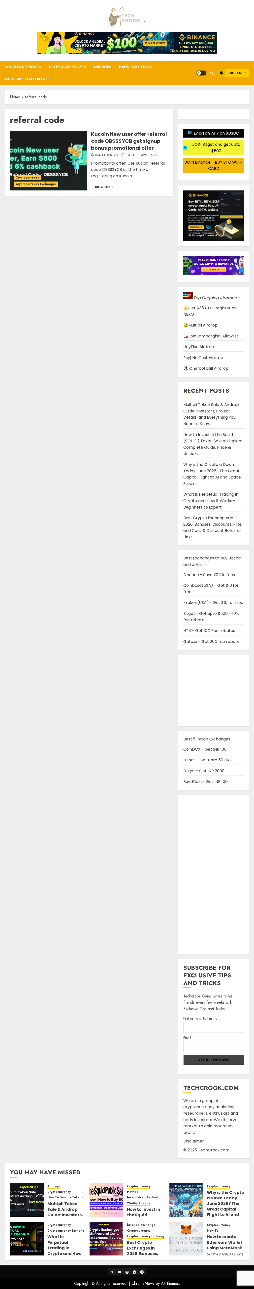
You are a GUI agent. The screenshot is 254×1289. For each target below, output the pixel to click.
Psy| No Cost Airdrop (203, 358)
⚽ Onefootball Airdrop (205, 368)
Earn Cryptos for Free (27, 78)
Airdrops (102, 66)
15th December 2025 (227, 1255)
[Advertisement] (213, 874)
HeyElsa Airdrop (198, 347)
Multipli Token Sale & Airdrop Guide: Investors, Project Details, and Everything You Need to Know (211, 414)
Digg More (104, 187)
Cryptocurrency (65, 66)
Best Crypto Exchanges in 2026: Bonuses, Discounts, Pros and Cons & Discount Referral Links (212, 527)
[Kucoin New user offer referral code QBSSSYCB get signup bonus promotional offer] (48, 160)
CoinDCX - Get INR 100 (204, 749)
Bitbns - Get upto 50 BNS (207, 760)
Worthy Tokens (71, 1197)
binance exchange (141, 1225)
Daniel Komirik (106, 155)
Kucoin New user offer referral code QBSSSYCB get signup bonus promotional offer (129, 141)
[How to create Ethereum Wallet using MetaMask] (186, 1238)
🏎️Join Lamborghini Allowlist (210, 336)
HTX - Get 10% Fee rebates (209, 630)
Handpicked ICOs (135, 66)
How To (53, 1197)
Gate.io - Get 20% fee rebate (211, 641)
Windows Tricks (21, 66)
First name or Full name (200, 1018)
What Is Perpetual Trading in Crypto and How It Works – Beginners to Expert (210, 500)
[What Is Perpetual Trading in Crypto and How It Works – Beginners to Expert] (27, 1238)
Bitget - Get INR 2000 (203, 771)
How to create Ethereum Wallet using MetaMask (224, 1242)
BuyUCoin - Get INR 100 (205, 781)
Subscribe (237, 73)
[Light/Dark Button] (201, 73)
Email (187, 1037)
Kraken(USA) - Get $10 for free (213, 602)
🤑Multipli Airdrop (200, 325)
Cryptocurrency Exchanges (36, 184)
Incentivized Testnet (142, 1197)
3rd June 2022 (137, 155)
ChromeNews (143, 1283)
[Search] (212, 73)
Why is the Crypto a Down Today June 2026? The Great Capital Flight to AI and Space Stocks (212, 474)
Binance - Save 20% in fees (209, 575)
